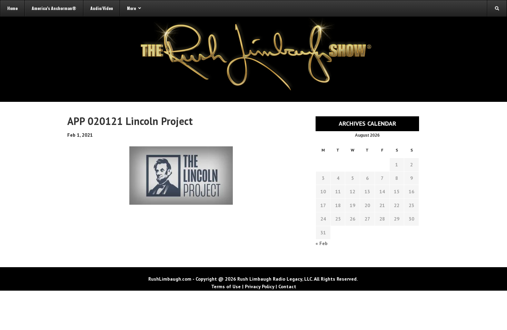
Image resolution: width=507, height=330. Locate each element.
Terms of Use (226, 286)
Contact (287, 286)
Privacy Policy (259, 286)
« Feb (322, 243)
